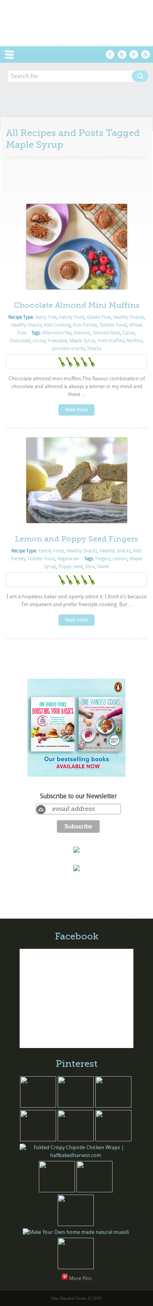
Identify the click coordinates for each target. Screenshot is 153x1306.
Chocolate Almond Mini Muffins (77, 305)
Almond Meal (106, 333)
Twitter (122, 54)
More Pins (80, 1278)
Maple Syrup (82, 340)
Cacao (128, 333)
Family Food (71, 317)
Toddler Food (113, 325)
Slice (90, 566)
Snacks (94, 348)
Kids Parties (85, 325)
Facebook (110, 54)
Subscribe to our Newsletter (78, 796)
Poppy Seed (70, 566)
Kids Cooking (57, 325)
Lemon (120, 558)
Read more (76, 409)
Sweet (103, 566)
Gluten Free (99, 317)
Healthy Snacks (128, 317)
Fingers (102, 558)
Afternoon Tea (56, 333)
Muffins (134, 340)
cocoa (39, 340)
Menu (13, 54)
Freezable (57, 340)
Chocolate (19, 340)
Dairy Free (45, 317)
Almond (82, 333)
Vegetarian (68, 558)
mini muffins (111, 340)
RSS (145, 54)
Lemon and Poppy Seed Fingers (76, 538)
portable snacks (68, 348)
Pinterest (133, 54)
